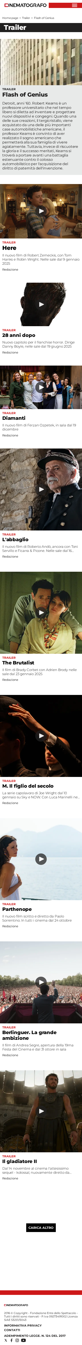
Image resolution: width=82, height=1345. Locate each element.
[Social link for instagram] (17, 1340)
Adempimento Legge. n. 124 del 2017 (35, 1335)
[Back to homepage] (16, 1305)
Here (9, 247)
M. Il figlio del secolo (28, 786)
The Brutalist (18, 663)
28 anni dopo (18, 335)
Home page (10, 18)
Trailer (26, 18)
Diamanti (13, 418)
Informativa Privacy (23, 1325)
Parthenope (17, 909)
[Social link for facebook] (11, 1340)
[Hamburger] (74, 5)
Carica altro (41, 1228)
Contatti (12, 1330)
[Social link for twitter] (6, 1340)
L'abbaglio (15, 539)
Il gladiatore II (19, 1161)
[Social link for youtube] (23, 1340)
